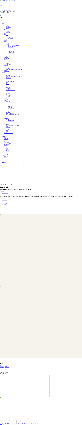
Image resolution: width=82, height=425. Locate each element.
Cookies (6, 366)
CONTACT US (2, 10)
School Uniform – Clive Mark (4, 360)
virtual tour (3, 202)
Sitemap (1, 365)
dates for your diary (5, 203)
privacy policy (2, 367)
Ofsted (1, 361)
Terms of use (7, 367)
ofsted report (4, 204)
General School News (10, 184)
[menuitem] (42, 161)
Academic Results (4, 200)
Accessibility (2, 366)
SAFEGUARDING (8, 10)
